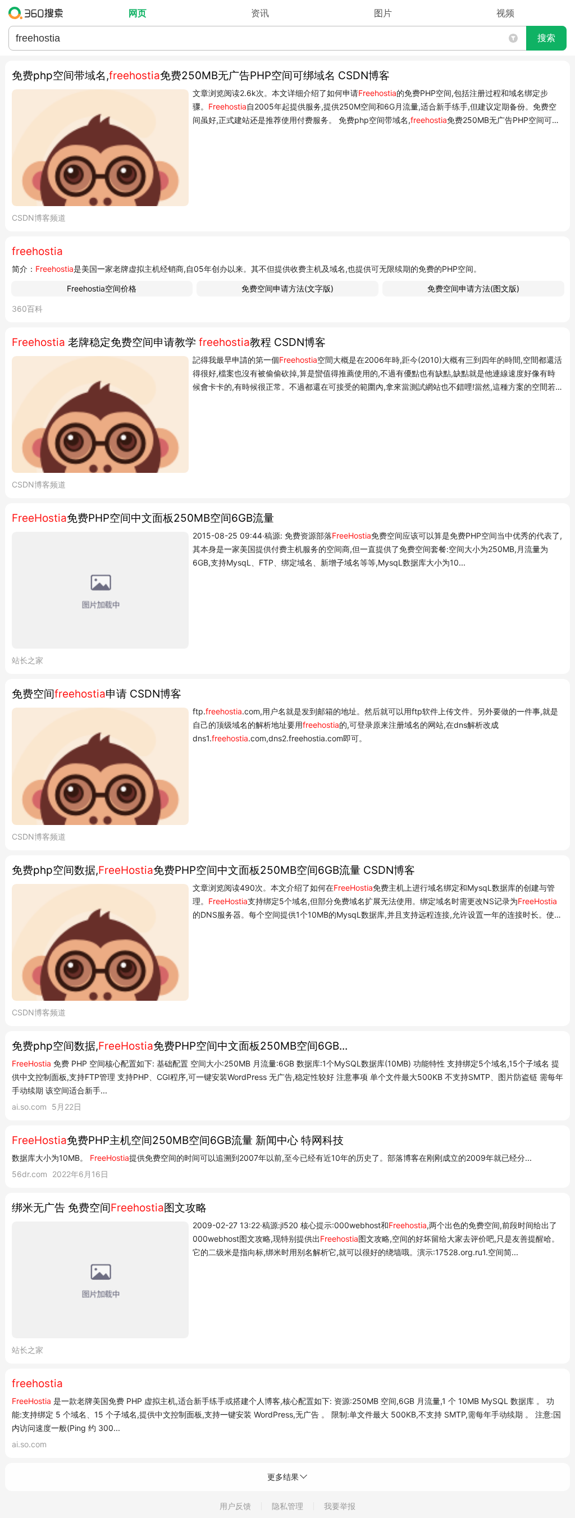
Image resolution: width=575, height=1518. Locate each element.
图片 (383, 13)
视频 (505, 13)
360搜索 (38, 13)
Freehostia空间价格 (101, 288)
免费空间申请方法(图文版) (473, 288)
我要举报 (339, 1506)
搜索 (546, 38)
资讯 (260, 13)
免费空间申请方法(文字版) (287, 288)
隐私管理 (287, 1506)
